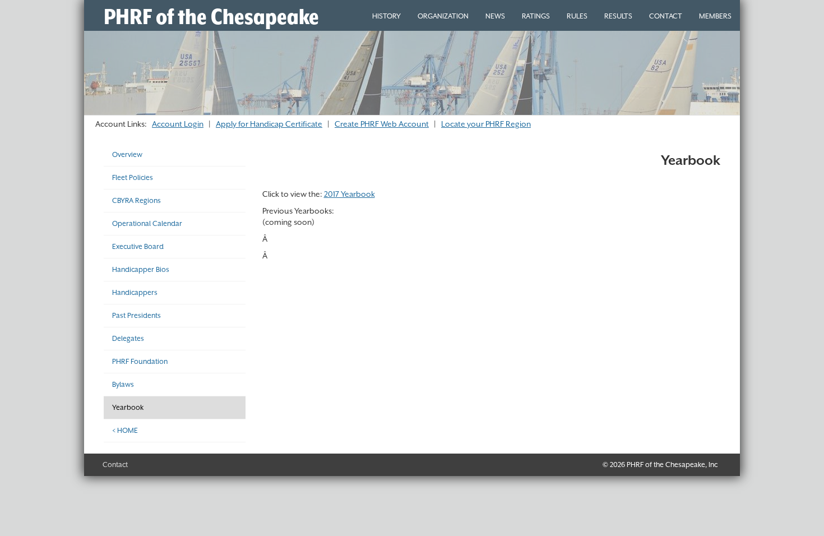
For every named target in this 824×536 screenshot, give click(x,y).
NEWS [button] (495, 16)
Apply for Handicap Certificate (269, 123)
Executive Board (138, 246)
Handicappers (135, 292)
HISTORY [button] (386, 16)
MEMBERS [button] (715, 16)
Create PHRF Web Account (382, 123)
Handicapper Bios (140, 269)
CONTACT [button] (665, 16)
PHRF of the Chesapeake (211, 16)
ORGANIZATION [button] (443, 16)
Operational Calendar (147, 223)
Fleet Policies (132, 177)
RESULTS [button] (618, 16)
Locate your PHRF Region (486, 123)
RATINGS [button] (536, 16)
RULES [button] (577, 16)
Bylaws (123, 384)
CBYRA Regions (136, 200)
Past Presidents (136, 315)
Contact (115, 464)
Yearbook (127, 407)
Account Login (177, 123)
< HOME (125, 430)
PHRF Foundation (140, 361)
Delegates (128, 338)
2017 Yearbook (349, 194)
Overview (127, 154)
